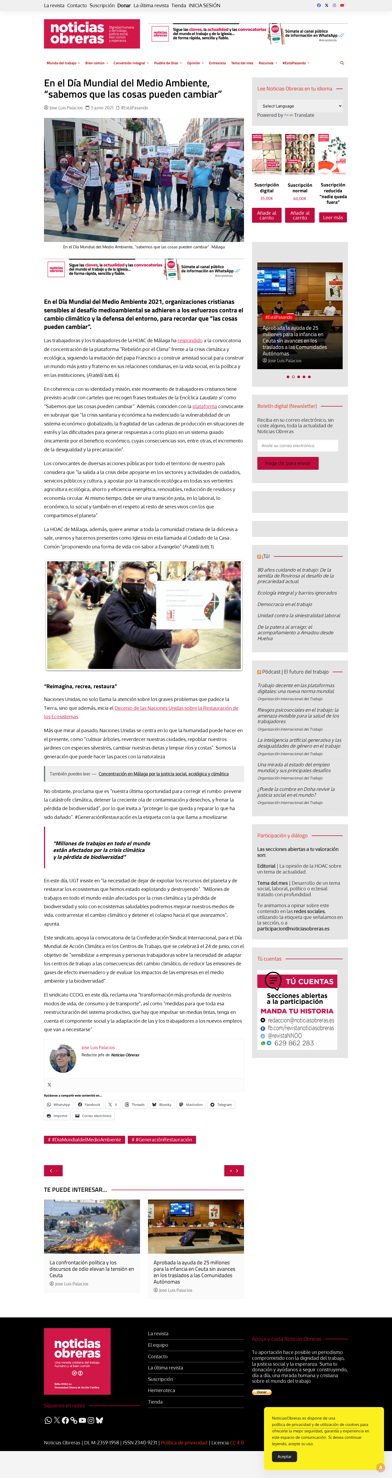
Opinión (193, 63)
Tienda (178, 5)
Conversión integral (129, 63)
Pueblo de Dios (166, 63)
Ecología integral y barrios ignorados (297, 593)
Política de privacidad (184, 1442)
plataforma (205, 406)
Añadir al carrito (266, 215)
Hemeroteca (161, 1390)
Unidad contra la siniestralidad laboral (298, 615)
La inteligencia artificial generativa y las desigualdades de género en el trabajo (299, 743)
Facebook (319, 5)
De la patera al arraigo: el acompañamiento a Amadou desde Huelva (295, 632)
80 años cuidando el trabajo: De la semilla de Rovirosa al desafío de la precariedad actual (295, 575)
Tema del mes (242, 63)
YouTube (342, 5)
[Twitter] (49, 1085)
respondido (190, 340)
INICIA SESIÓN (204, 5)
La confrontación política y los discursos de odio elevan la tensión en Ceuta (92, 1268)
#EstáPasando (294, 63)
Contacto (77, 5)
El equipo (158, 1345)
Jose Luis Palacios (66, 107)
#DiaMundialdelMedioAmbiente (86, 1139)
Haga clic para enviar (288, 463)
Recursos (266, 63)
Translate (304, 115)
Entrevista (217, 63)
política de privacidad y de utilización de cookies (315, 1424)
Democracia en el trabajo (284, 604)
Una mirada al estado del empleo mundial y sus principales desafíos (293, 767)
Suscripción (102, 5)
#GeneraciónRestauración (164, 1139)
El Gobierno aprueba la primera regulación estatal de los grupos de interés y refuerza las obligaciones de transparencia (298, 343)
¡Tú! (266, 556)
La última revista (151, 5)
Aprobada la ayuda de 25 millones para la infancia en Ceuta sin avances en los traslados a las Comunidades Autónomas (194, 1272)
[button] (288, 377)
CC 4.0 (237, 1442)
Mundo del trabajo (61, 63)
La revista (54, 5)
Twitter (327, 5)
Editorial (266, 866)
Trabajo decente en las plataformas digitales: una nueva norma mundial (295, 688)
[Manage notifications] (381, 1467)
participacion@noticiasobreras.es (293, 928)
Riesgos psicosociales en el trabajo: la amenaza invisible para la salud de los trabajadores (298, 715)
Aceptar (284, 1456)
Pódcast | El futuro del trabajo (295, 671)
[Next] (233, 615)
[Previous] (55, 615)
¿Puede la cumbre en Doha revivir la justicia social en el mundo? (296, 792)
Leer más (333, 217)
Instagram (334, 5)
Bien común (95, 63)
